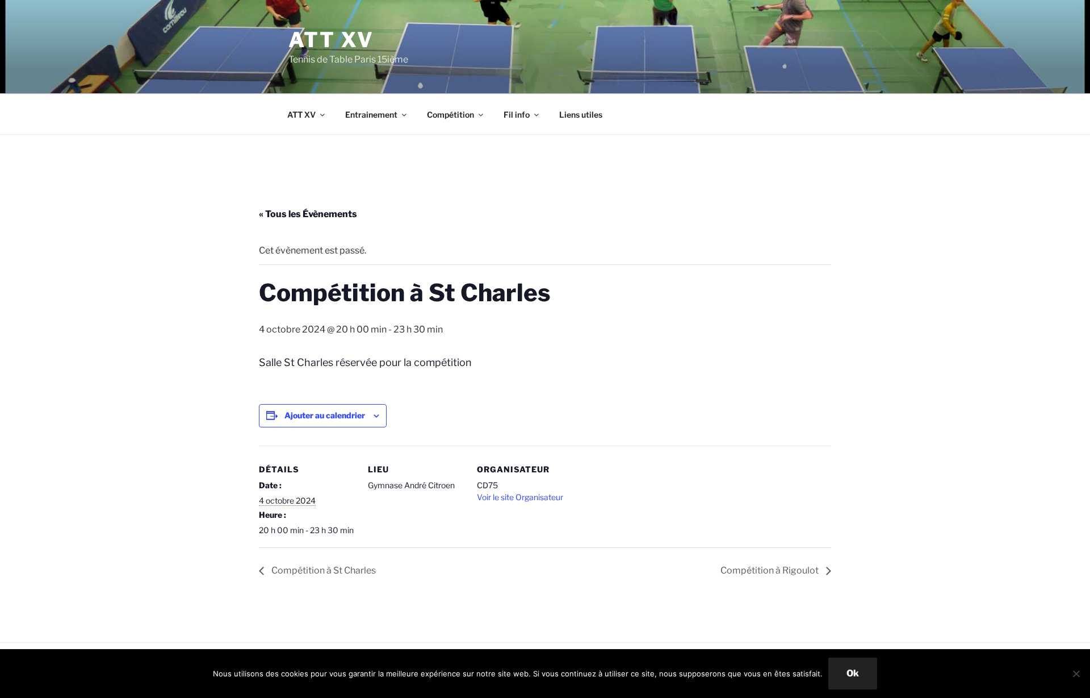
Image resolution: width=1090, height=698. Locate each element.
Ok (852, 673)
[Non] (1075, 673)
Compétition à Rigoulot (770, 570)
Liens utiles (580, 114)
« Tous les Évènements (308, 214)
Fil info (517, 114)
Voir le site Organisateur (520, 497)
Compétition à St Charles (323, 570)
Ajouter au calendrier (324, 415)
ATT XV (331, 39)
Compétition (450, 114)
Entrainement (371, 114)
